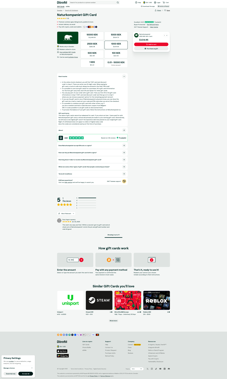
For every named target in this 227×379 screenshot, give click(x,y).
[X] (147, 369)
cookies (11, 361)
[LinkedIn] (165, 369)
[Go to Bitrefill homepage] (62, 2)
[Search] (118, 2)
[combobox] (92, 2)
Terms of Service (105, 376)
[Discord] (169, 369)
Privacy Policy (94, 376)
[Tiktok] (156, 369)
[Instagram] (152, 369)
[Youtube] (160, 369)
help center (68, 182)
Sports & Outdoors (71, 10)
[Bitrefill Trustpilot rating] (76, 137)
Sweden (59, 10)
